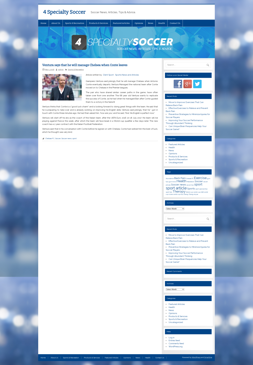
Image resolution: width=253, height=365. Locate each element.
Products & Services (98, 23)
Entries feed (174, 340)
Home (43, 23)
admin (61, 69)
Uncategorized (176, 162)
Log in (171, 337)
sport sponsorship (201, 189)
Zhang (185, 194)
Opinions (139, 23)
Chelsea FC (49, 138)
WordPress (196, 357)
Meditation (190, 181)
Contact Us (175, 23)
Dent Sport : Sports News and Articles (121, 75)
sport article (176, 188)
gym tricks (172, 181)
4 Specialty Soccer (64, 12)
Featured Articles (121, 23)
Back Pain (180, 178)
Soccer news (66, 138)
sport (74, 138)
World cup (189, 192)
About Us (55, 23)
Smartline (208, 357)
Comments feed (176, 343)
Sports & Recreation (74, 23)
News (150, 23)
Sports (191, 188)
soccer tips (190, 185)
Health (161, 23)
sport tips (169, 192)
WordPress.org (176, 346)
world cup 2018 (198, 192)
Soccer (58, 138)
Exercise (200, 178)
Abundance (170, 178)
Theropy (179, 191)
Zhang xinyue (193, 194)
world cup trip (178, 194)
